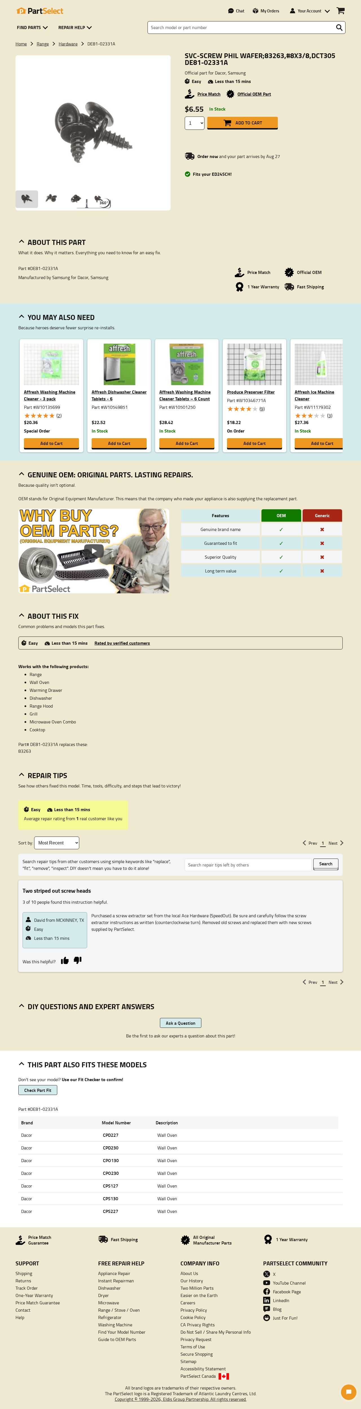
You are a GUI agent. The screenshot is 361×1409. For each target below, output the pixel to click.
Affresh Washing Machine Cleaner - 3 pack (49, 395)
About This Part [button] (57, 242)
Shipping (24, 1273)
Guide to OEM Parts (117, 1339)
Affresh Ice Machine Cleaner (314, 395)
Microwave (108, 1303)
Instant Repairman (116, 1281)
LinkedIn (281, 1300)
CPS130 (110, 1198)
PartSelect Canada (198, 1376)
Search (326, 863)
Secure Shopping (196, 1354)
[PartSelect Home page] (39, 10)
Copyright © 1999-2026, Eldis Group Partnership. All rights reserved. (180, 1399)
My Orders (270, 11)
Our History (191, 1281)
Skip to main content (181, 49)
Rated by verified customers (122, 643)
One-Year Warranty (34, 1295)
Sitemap (188, 1361)
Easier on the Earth (199, 1295)
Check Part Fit (37, 1090)
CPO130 (111, 1160)
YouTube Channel (289, 1283)
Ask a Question (180, 1023)
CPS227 (110, 1211)
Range (43, 44)
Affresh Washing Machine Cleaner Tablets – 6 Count (185, 395)
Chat (240, 11)
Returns (23, 1281)
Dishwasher (109, 1288)
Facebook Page (287, 1292)
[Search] (339, 27)
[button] (33, 27)
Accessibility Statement (203, 1369)
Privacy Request (196, 1339)
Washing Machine (115, 1325)
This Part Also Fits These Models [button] (87, 1064)
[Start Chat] (348, 1392)
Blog (277, 1309)
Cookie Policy (193, 1317)
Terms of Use (192, 1347)
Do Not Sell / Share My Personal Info (215, 1332)
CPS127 (110, 1185)
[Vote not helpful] (77, 960)
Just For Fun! (285, 1318)
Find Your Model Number (122, 1332)
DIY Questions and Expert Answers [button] (91, 1006)
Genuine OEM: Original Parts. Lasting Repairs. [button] (110, 474)
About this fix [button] (53, 616)
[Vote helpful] (64, 960)
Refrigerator (110, 1317)
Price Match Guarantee (38, 1303)
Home (21, 44)
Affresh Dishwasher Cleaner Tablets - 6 (119, 395)
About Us (189, 1273)
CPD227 (110, 1135)
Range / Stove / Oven (119, 1310)
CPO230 (111, 1173)
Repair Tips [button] (47, 775)
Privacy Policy (193, 1310)
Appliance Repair (114, 1273)
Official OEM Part (254, 94)
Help (20, 1317)
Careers (187, 1303)
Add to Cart (248, 122)
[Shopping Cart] (340, 10)
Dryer (103, 1295)
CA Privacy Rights (197, 1325)
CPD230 (110, 1147)
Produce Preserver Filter (251, 392)
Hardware (68, 44)
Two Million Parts (196, 1288)
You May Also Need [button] (61, 317)
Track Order (27, 1288)
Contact (23, 1310)
